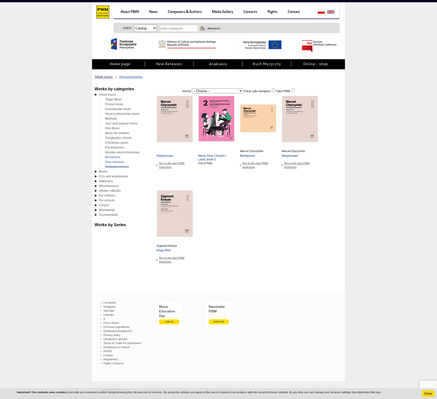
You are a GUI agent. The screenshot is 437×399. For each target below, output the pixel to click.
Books (103, 171)
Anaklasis (218, 63)
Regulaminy (110, 359)
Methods (111, 118)
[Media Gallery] (223, 12)
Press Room (111, 322)
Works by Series (110, 225)
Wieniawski (107, 210)
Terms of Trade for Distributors (122, 343)
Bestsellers (112, 157)
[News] (154, 12)
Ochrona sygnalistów (116, 326)
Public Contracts (113, 363)
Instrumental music (118, 109)
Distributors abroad (115, 339)
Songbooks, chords (118, 138)
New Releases (169, 63)
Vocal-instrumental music (122, 114)
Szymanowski (108, 215)
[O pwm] (129, 12)
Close (428, 393)
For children (107, 195)
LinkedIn (108, 314)
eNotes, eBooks (110, 191)
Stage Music (113, 99)
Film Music (112, 128)
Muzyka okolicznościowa (122, 152)
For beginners (114, 147)
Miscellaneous (109, 186)
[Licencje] (272, 12)
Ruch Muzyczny (267, 63)
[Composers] (185, 12)
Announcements (131, 77)
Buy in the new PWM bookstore (171, 165)
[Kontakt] (296, 12)
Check (169, 321)
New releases (114, 162)
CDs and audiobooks (113, 176)
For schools (107, 200)
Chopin (104, 205)
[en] (333, 12)
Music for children (117, 133)
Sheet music (104, 77)
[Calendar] (251, 12)
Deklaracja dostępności (117, 330)
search (202, 28)
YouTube (108, 310)
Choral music (114, 104)
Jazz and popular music (121, 123)
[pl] (318, 12)
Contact (108, 355)
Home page (120, 63)
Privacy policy (112, 335)
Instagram (109, 306)
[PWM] (102, 12)
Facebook (109, 302)
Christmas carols (116, 142)
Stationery (106, 181)
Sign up (218, 321)
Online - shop (315, 63)
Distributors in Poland (116, 347)
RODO (107, 351)
